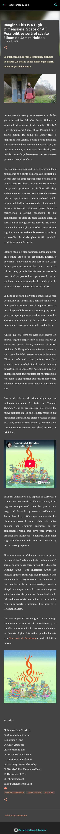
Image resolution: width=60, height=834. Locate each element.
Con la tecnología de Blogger (32, 830)
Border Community (14, 793)
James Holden (34, 793)
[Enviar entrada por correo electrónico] (5, 789)
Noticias (49, 793)
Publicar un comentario (16, 815)
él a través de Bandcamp (23, 638)
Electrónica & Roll (19, 5)
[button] (5, 47)
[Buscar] (56, 5)
